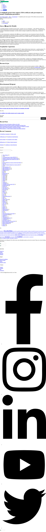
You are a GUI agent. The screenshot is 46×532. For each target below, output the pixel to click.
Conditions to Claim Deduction (11, 144)
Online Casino (5, 199)
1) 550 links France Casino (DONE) (9, 157)
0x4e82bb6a (22, 231)
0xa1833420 (24, 232)
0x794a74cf (5, 232)
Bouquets (4, 174)
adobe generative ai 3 (6, 169)
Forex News (4, 187)
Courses (3, 7)
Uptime (3, 215)
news (3, 195)
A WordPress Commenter (5, 134)
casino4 (3, 180)
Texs (3, 212)
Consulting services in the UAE (8, 184)
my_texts (4, 193)
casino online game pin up (33, 233)
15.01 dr (4, 160)
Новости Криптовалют (7, 222)
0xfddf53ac (16, 233)
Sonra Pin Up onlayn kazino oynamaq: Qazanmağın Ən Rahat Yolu (13, 125)
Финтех (4, 225)
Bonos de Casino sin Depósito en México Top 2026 (10, 124)
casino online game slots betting (41, 233)
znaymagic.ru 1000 (6, 220)
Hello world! (13, 134)
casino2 (3, 177)
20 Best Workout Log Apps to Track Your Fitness (11, 162)
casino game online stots (25, 233)
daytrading (40, 235)
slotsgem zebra (5, 209)
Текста (3, 224)
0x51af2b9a (40, 231)
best (3, 171)
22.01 (3, 163)
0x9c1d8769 (33, 231)
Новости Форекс (5, 223)
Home (3, 4)
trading (19, 237)
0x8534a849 (9, 232)
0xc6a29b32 (1, 233)
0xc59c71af (5, 233)
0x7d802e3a (29, 231)
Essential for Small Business (12, 136)
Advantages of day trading (12, 139)
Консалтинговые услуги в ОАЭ (8, 221)
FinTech (4, 186)
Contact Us (4, 6)
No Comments (5, 23)
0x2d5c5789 (14, 231)
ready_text (4, 203)
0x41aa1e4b (37, 231)
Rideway (4, 208)
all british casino (37, 67)
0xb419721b (31, 232)
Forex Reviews (5, 188)
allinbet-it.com (5, 170)
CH (3, 181)
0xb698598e (35, 232)
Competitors (4, 183)
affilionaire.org (3, 142)
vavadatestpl (4, 219)
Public (3, 200)
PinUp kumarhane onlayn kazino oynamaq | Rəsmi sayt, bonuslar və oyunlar (14, 126)
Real (3, 204)
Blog (3, 172)
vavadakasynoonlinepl (6, 217)
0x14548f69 (13, 232)
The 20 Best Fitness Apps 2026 (8, 213)
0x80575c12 (20, 232)
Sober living (4, 210)
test (3, 211)
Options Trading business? (12, 142)
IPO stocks (4, 189)
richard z (4, 207)
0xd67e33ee (9, 233)
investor (7, 236)
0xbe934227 (43, 232)
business (20, 233)
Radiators (4, 201)
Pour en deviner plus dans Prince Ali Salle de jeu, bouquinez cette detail (14, 108)
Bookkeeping (4, 173)
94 (2, 165)
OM (3, 197)
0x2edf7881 (18, 231)
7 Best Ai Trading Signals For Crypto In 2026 (11, 164)
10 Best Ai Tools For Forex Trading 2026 (10, 158)
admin (3, 21)
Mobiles (3, 191)
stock (16, 236)
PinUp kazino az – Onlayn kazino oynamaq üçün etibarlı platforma (12, 128)
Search (1, 116)
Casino (3, 175)
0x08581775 (2, 231)
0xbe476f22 (39, 232)
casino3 (3, 178)
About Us (4, 5)
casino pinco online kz (20, 235)
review (3, 206)
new (3, 194)
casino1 (3, 176)
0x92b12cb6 (44, 231)
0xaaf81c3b (27, 232)
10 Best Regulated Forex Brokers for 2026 (10, 159)
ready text (4, 202)
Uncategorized (5, 214)
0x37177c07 (16, 232)
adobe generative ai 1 (6, 168)
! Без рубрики (5, 155)
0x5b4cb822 (25, 231)
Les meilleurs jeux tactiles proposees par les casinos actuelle (12, 113)
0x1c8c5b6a (8, 231)
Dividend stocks (5, 185)
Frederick (2, 144)
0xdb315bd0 (12, 233)
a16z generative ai (5, 166)
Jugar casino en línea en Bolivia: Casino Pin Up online (10, 127)
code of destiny (3, 139)
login (3, 190)
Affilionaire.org (3, 136)
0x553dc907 (2, 232)
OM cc (3, 198)
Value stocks (4, 216)
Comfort (4, 182)
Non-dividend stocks (6, 196)
